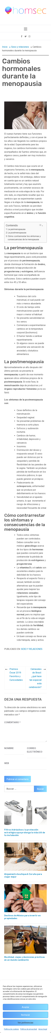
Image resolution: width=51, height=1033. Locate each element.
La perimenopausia (16, 229)
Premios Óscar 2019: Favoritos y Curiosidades (16, 674)
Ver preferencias (25, 1022)
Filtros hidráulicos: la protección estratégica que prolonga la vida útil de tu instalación (24, 833)
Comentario (12, 722)
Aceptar (25, 1007)
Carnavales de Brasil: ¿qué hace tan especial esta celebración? (35, 678)
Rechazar (25, 1015)
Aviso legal (42, 1029)
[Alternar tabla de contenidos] (41, 225)
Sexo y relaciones (31, 649)
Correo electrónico (34, 750)
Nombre (9, 748)
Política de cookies (11, 1029)
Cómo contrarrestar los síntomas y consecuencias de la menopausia (24, 238)
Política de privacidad (28, 1029)
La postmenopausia (17, 233)
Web (6, 763)
